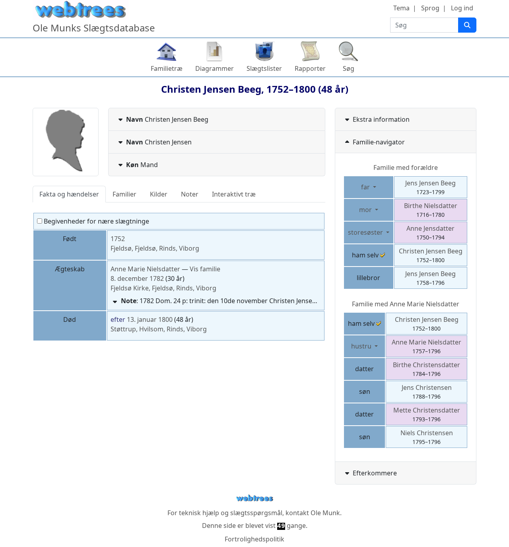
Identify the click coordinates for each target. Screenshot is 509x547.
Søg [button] (348, 68)
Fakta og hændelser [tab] (69, 194)
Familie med (405, 304)
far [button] (366, 187)
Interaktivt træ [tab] (234, 194)
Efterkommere (375, 473)
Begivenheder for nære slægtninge (95, 221)
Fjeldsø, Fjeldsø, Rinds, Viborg (155, 248)
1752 (118, 238)
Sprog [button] (430, 8)
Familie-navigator (379, 142)
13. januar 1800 (150, 319)
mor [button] (366, 209)
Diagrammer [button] (214, 68)
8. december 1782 (137, 278)
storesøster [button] (366, 232)
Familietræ (167, 68)
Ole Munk (325, 512)
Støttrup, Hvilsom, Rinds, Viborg (159, 329)
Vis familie (205, 269)
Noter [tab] (189, 194)
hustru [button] (362, 346)
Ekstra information (381, 119)
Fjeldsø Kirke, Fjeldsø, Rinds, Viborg (163, 288)
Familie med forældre (405, 167)
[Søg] (467, 25)
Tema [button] (401, 8)
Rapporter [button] (310, 68)
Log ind (462, 8)
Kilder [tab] (158, 194)
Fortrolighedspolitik (254, 539)
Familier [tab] (124, 194)
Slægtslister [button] (264, 68)
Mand (142, 164)
